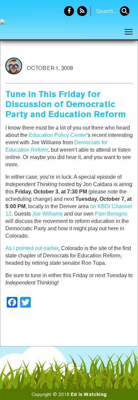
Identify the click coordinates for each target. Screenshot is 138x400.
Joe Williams (47, 214)
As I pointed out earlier (31, 248)
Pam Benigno (111, 214)
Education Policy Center (57, 135)
